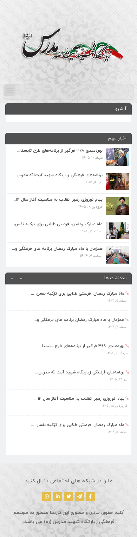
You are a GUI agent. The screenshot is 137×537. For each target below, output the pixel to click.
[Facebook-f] (90, 496)
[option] (68, 297)
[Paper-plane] (79, 496)
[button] (9, 90)
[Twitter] (68, 496)
